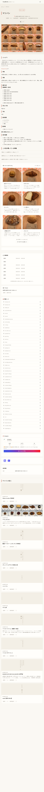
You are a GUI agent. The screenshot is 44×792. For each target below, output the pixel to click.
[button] (22, 302)
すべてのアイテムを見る (21, 241)
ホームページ (4, 68)
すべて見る (37, 165)
